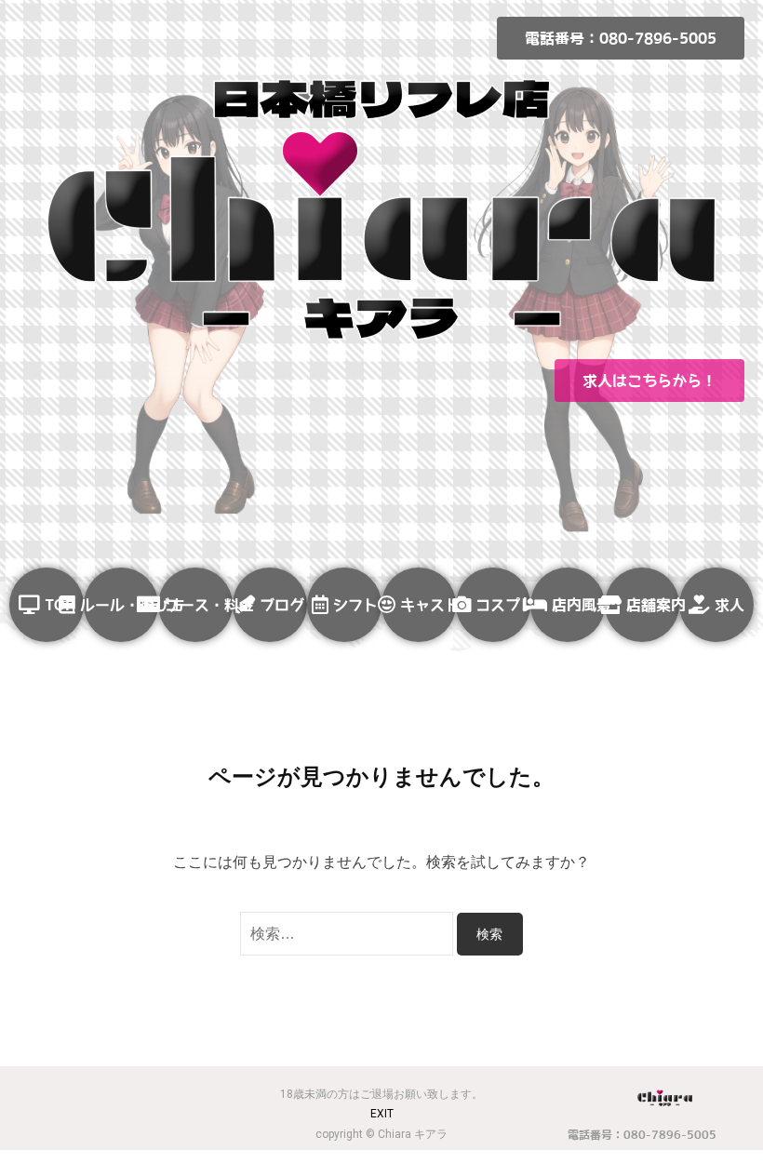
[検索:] (348, 934)
